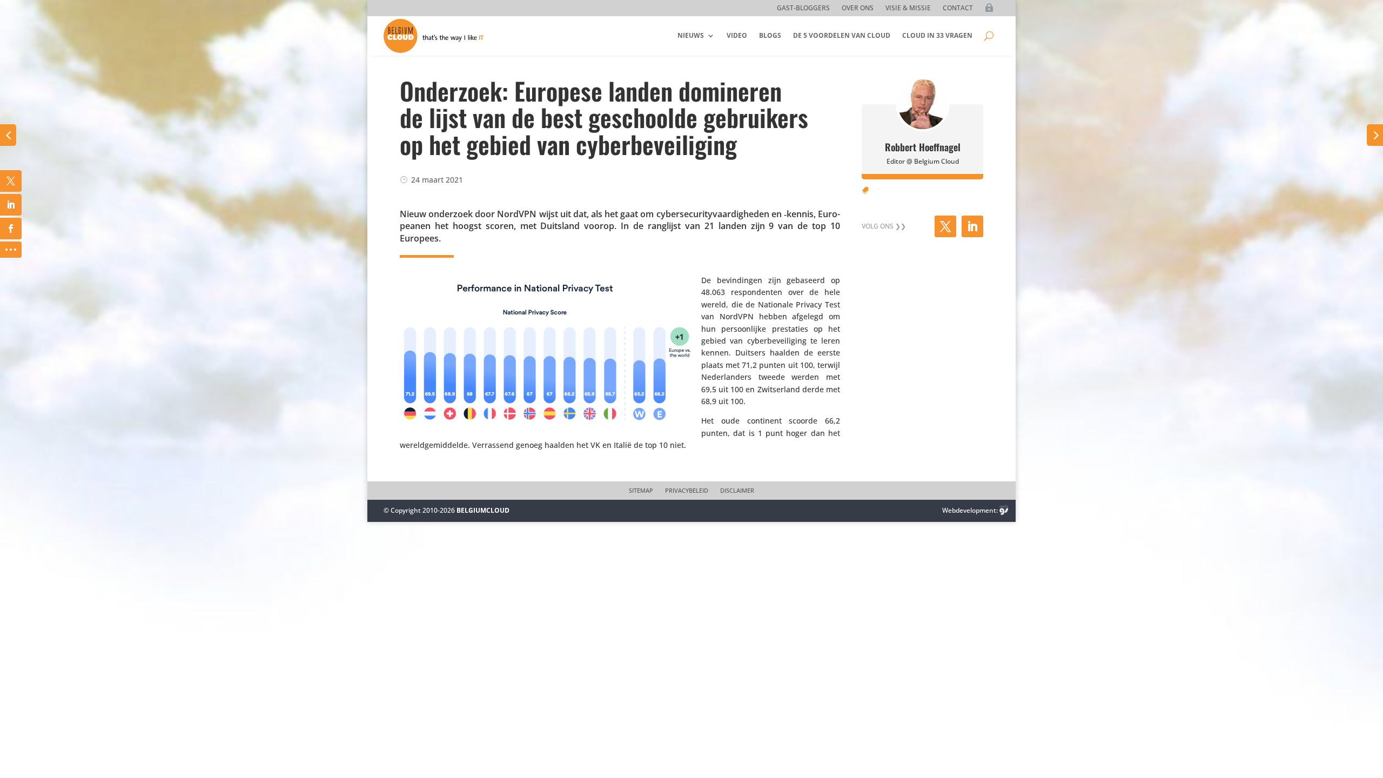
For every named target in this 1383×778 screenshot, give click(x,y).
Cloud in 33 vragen (937, 35)
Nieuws (690, 35)
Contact (958, 8)
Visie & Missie (908, 8)
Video (737, 35)
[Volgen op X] (945, 226)
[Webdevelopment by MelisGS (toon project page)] (1003, 510)
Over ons (858, 8)
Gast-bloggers (803, 8)
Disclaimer (737, 490)
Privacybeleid (686, 490)
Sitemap (641, 490)
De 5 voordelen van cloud (841, 35)
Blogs (770, 35)
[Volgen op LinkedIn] (972, 226)
